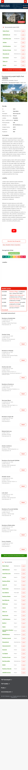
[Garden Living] (14, 412)
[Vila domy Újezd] (14, 572)
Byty (4, 270)
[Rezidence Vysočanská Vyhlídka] (14, 761)
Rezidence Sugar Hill (7, 647)
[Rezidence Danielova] (14, 541)
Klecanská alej (6, 65)
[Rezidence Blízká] (14, 467)
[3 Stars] (19, 92)
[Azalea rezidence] (14, 697)
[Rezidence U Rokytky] (14, 443)
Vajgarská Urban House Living (16, 321)
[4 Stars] (5, 99)
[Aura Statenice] (14, 766)
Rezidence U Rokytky (7, 453)
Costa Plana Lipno (7, 38)
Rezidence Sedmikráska (8, 390)
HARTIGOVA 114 (6, 34)
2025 (12, 423)
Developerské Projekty (14, 108)
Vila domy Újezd (6, 582)
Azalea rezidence (7, 707)
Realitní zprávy (6, 314)
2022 (12, 649)
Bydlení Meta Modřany (14, 324)
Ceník (23, 31)
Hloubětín (8, 270)
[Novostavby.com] (14, 1)
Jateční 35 (5, 57)
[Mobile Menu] (2, 1)
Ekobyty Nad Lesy (7, 677)
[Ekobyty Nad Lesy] (14, 667)
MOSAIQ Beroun (6, 53)
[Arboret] (14, 13)
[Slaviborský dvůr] (14, 508)
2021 (12, 392)
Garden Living (6, 422)
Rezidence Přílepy (13, 317)
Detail (23, 400)
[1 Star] (5, 92)
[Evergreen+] (14, 719)
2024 (12, 520)
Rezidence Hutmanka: (14, 331)
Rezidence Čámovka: (14, 328)
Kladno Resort (6, 31)
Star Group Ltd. (16, 139)
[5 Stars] (12, 99)
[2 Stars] (12, 92)
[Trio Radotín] (14, 74)
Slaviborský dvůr (6, 518)
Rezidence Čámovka (7, 61)
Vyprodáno (5, 87)
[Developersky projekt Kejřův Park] (14, 111)
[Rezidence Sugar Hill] (14, 638)
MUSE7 (4, 50)
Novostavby (5, 108)
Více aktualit (5, 335)
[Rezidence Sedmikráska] (14, 380)
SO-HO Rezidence (7, 46)
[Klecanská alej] (14, 339)
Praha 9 (12, 270)
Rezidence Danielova (8, 551)
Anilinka (4, 42)
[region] (14, 301)
